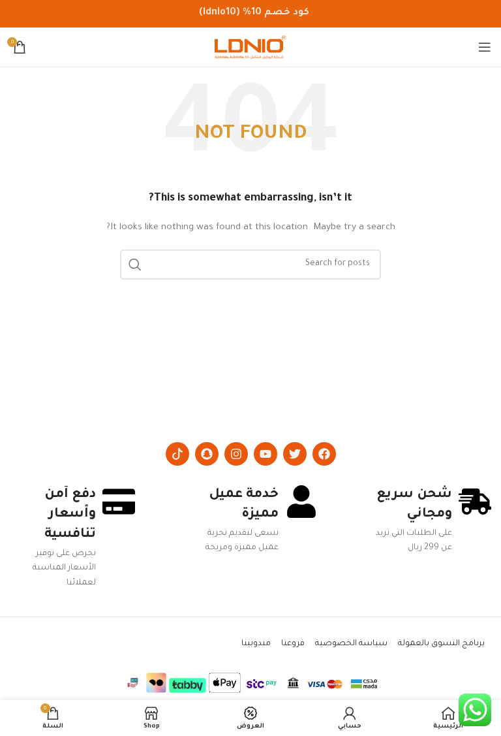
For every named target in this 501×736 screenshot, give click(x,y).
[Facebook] (324, 454)
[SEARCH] (135, 264)
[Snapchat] (207, 454)
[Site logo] (250, 47)
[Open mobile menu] (485, 47)
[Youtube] (265, 454)
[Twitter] (295, 454)
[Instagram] (236, 454)
